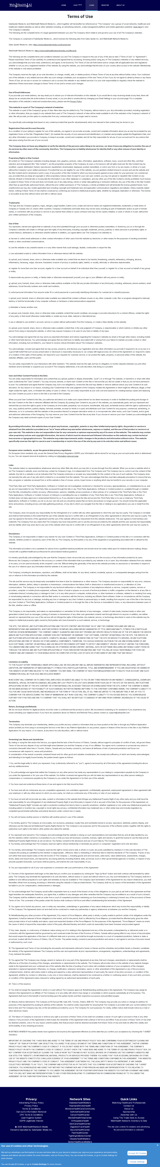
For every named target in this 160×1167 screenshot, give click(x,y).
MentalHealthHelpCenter (80, 1118)
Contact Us (129, 1105)
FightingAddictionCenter (80, 1136)
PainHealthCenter (80, 1133)
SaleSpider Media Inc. (42, 1130)
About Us (120, 5)
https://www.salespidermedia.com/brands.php (52, 45)
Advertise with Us (128, 1114)
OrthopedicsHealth (80, 1121)
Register (105, 5)
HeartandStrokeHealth (80, 1105)
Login (91, 5)
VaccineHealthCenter (80, 1130)
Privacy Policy (76, 101)
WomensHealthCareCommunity (80, 1108)
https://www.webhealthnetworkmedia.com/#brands (55, 51)
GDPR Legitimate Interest (31, 1121)
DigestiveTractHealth (80, 1127)
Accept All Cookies (16, 1164)
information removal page (67, 456)
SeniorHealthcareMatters (80, 1142)
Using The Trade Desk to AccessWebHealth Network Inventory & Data (129, 1119)
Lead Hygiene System (31, 1118)
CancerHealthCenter (80, 1114)
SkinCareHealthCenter (80, 1124)
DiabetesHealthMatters (80, 1102)
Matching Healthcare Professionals (129, 1102)
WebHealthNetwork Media (35, 1127)
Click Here (137, 27)
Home (63, 5)
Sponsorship (129, 1111)
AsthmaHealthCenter (80, 1111)
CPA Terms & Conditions (31, 1114)
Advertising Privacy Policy (31, 1102)
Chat (78, 5)
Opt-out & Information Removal (31, 1111)
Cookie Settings (39, 1164)
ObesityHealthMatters (80, 1139)
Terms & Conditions (31, 1108)
